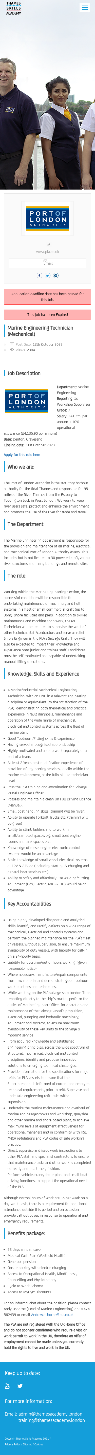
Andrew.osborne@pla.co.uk (52, 1314)
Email (48, 263)
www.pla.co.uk (47, 251)
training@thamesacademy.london (51, 1420)
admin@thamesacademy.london (50, 1414)
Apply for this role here (22, 454)
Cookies (38, 1444)
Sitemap (27, 1444)
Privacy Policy (13, 1444)
